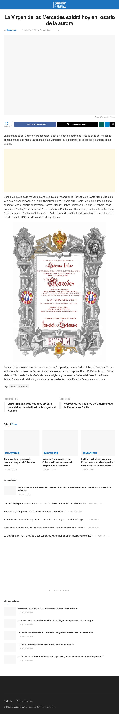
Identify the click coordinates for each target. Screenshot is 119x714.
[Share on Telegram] (107, 124)
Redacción (12, 29)
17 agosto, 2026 (75, 512)
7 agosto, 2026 (95, 504)
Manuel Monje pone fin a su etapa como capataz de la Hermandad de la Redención (45, 503)
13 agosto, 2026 (102, 536)
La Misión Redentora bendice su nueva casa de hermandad (46, 644)
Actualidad (45, 29)
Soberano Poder (19, 386)
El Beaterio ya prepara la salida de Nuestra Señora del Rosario (34, 511)
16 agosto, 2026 (26, 624)
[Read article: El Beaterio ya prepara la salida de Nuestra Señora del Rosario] (10, 611)
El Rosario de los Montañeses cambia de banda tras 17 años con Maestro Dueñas (44, 527)
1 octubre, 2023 (29, 29)
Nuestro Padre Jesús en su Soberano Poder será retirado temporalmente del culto (57, 462)
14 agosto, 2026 (26, 648)
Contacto (8, 701)
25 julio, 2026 (93, 520)
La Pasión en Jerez (18, 706)
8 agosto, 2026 (94, 528)
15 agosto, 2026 (26, 636)
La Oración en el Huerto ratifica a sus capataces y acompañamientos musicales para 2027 (48, 535)
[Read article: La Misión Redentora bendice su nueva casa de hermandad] (10, 647)
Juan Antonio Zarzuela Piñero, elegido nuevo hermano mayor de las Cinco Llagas (44, 519)
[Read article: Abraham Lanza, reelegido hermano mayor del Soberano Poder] (21, 443)
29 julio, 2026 (25, 494)
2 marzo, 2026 (88, 470)
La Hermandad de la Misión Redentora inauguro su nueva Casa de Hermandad (55, 632)
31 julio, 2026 (11, 470)
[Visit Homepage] (59, 5)
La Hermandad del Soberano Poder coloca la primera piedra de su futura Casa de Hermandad (98, 462)
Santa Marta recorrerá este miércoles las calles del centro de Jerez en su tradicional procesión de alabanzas (64, 489)
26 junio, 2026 (50, 470)
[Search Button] (114, 4)
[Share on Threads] (112, 124)
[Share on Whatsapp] (101, 124)
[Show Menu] (5, 4)
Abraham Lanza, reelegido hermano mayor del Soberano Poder (19, 462)
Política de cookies (25, 701)
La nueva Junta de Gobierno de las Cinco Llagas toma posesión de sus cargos (55, 620)
